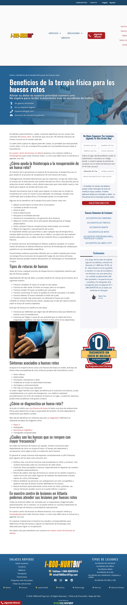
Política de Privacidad (78, 596)
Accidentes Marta (98, 227)
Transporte (21, 573)
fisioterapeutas (16, 156)
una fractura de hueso (38, 408)
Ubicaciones (73, 33)
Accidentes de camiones (98, 218)
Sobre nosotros (21, 563)
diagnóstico (55, 418)
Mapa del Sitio (95, 596)
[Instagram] (60, 580)
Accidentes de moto (98, 232)
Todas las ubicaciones (22, 583)
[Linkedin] (71, 580)
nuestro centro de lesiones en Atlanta (27, 153)
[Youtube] (66, 580)
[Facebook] (55, 580)
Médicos (65, 38)
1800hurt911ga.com (41, 596)
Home (12, 75)
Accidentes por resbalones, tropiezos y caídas (98, 237)
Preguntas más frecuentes (22, 580)
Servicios (53, 33)
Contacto (22, 567)
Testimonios (22, 577)
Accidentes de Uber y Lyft (99, 243)
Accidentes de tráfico (98, 222)
